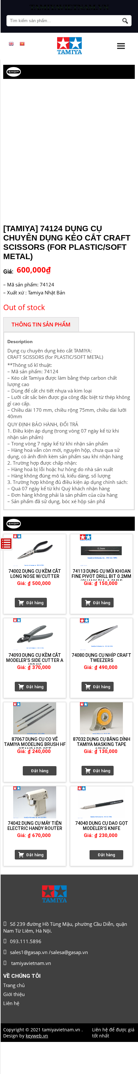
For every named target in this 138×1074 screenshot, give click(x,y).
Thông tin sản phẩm (41, 324)
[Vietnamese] (22, 44)
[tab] (41, 324)
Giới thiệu (14, 994)
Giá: (8, 271)
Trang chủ (14, 985)
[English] (11, 44)
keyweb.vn (37, 1036)
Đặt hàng (35, 602)
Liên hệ (11, 1003)
